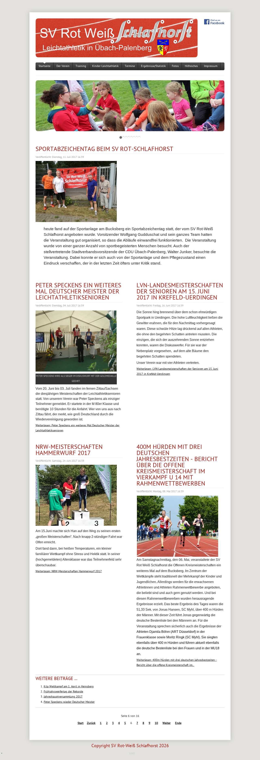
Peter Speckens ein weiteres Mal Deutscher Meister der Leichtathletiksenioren (78, 292)
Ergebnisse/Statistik (153, 66)
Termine (130, 66)
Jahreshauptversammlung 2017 (63, 697)
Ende (178, 723)
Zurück (91, 723)
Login (132, 753)
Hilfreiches (191, 66)
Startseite (44, 66)
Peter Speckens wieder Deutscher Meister (69, 702)
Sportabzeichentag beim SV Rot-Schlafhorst (104, 149)
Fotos (175, 66)
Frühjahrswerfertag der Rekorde (63, 692)
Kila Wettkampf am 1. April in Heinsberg (69, 687)
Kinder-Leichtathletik (105, 66)
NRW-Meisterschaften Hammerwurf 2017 (69, 450)
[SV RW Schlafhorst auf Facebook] (214, 22)
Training (81, 66)
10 (156, 723)
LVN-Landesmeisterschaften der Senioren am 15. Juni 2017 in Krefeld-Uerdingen (179, 292)
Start (80, 723)
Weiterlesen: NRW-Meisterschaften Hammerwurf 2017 (69, 571)
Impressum (210, 66)
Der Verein (62, 66)
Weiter (166, 723)
